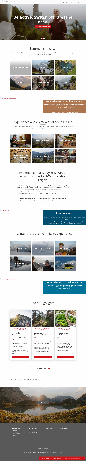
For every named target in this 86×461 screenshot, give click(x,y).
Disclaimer (48, 452)
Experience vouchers (57, 452)
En (21, 2)
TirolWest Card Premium (72, 112)
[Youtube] (12, 441)
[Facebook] (15, 439)
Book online (43, 402)
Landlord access (32, 431)
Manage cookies (41, 452)
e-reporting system (33, 432)
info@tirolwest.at (15, 435)
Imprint (26, 452)
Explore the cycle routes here (43, 24)
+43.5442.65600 (16, 433)
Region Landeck (32, 433)
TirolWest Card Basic (55, 112)
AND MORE (64, 293)
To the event (20, 357)
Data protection (32, 452)
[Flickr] (18, 439)
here (49, 368)
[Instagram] (12, 439)
